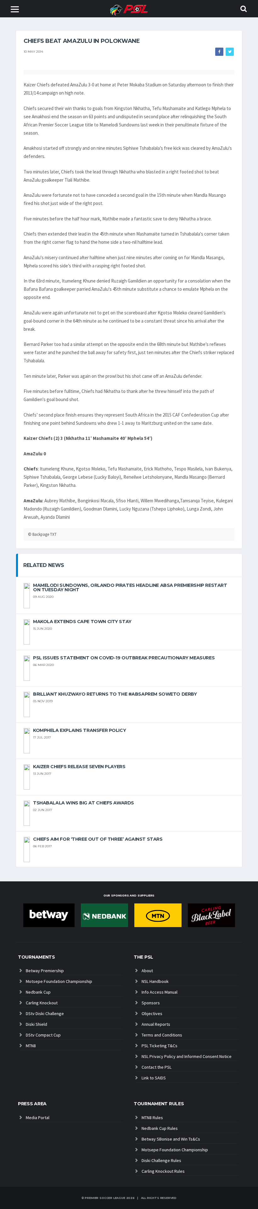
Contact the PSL (156, 1067)
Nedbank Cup (38, 992)
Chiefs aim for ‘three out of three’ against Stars (97, 839)
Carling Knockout (42, 1003)
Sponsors (151, 1003)
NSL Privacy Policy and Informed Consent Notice (187, 1056)
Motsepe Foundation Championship (59, 981)
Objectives (152, 1013)
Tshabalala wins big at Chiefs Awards (83, 803)
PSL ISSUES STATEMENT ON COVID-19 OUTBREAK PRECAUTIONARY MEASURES (124, 658)
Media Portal (37, 1117)
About (147, 970)
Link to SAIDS (154, 1078)
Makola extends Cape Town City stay (82, 621)
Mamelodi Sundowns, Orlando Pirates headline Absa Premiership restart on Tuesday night (130, 587)
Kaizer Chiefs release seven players (79, 766)
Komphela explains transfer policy (79, 730)
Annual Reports (156, 1024)
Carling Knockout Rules (163, 1171)
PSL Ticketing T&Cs (159, 1045)
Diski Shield (36, 1024)
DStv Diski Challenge (45, 1013)
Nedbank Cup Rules (160, 1128)
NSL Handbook (155, 981)
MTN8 (31, 1045)
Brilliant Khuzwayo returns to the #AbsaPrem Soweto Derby (115, 694)
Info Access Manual (159, 992)
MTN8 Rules (152, 1117)
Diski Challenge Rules (161, 1160)
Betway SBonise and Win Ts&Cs (171, 1139)
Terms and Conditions (162, 1035)
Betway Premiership (45, 970)
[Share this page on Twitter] (230, 52)
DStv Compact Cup (43, 1035)
